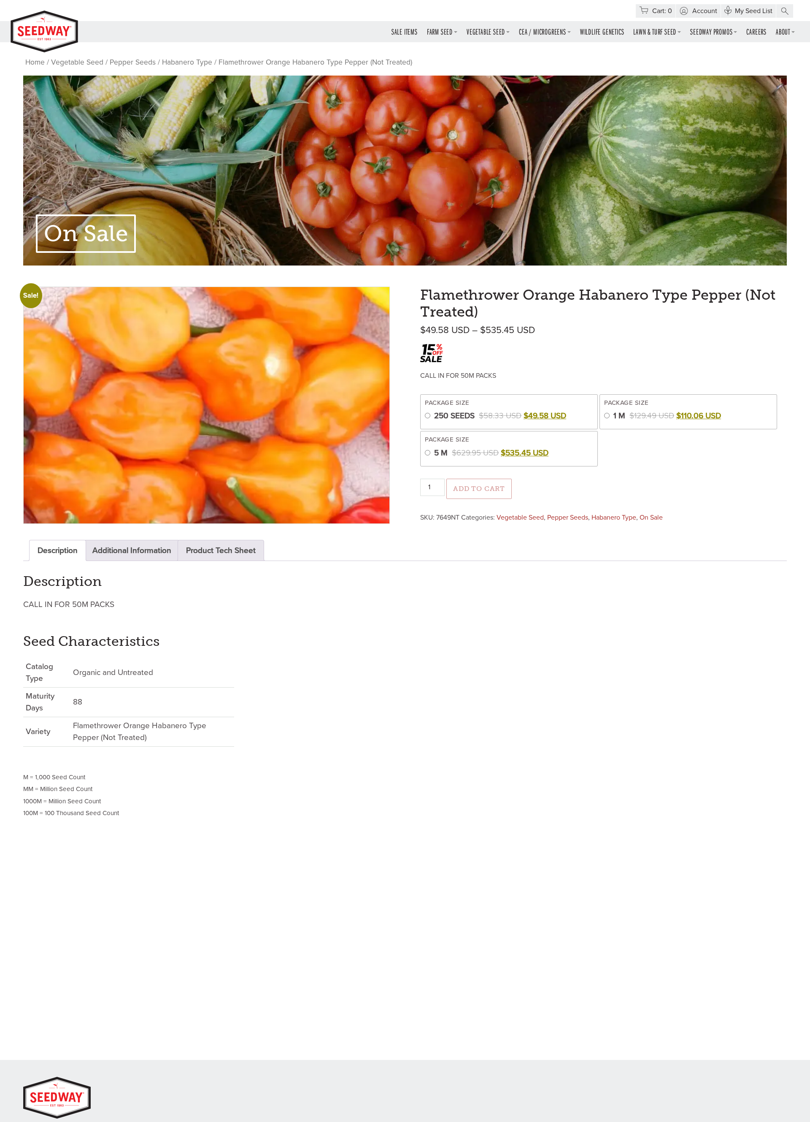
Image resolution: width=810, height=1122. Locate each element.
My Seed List (753, 11)
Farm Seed (440, 31)
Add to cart (479, 489)
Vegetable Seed (486, 31)
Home (35, 62)
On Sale (651, 517)
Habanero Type (187, 62)
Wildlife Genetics (602, 31)
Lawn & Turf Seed (654, 31)
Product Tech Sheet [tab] (221, 550)
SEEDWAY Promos (711, 31)
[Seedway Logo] (44, 31)
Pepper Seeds (133, 62)
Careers (756, 31)
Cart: (662, 11)
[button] (784, 11)
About (783, 31)
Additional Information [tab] (131, 550)
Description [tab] (58, 550)
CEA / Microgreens (542, 31)
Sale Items (405, 31)
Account (704, 11)
